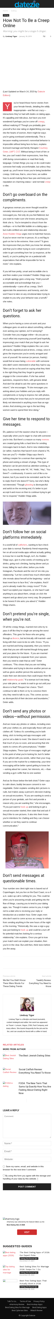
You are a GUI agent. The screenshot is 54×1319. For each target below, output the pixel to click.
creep (47, 182)
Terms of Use (25, 1301)
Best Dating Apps (39, 1307)
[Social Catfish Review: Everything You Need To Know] (10, 1073)
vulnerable (31, 361)
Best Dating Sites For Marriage (17, 1307)
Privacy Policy (39, 1301)
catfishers (22, 545)
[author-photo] (27, 1011)
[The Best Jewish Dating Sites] (10, 1059)
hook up (24, 807)
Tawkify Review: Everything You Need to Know (40, 983)
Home (5, 11)
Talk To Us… (12, 1301)
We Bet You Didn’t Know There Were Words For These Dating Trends (14, 983)
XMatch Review (36, 1310)
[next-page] (29, 1100)
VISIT (27, 1232)
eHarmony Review (17, 1304)
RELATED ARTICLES (13, 1044)
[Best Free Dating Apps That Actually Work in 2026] (10, 1284)
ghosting (29, 484)
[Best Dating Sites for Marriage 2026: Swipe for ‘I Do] (10, 1270)
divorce (15, 638)
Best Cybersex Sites (20, 1310)
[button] (5, 4)
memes (45, 439)
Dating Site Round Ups (28, 1258)
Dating (13, 11)
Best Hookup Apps (34, 1304)
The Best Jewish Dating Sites (34, 1055)
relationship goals (15, 679)
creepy (41, 121)
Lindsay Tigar (11, 36)
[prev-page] (24, 1100)
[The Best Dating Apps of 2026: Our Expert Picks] (10, 1256)
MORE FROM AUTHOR (14, 1049)
